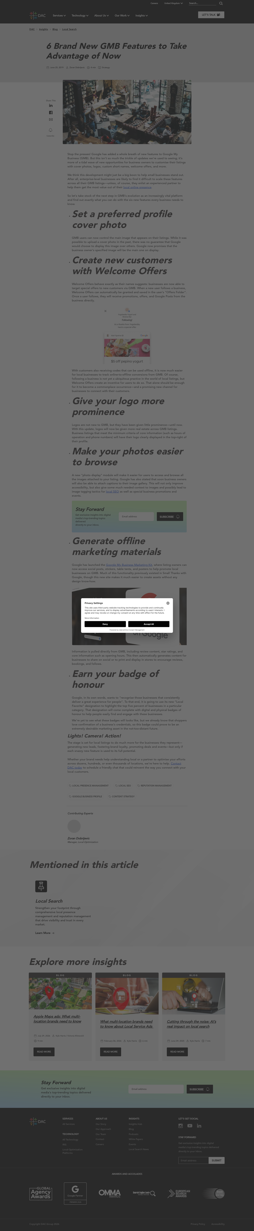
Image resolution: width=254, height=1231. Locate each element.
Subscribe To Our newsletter (225, 1219)
